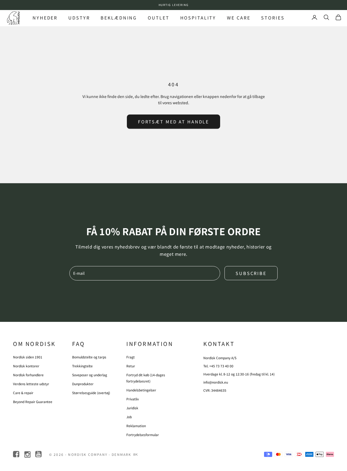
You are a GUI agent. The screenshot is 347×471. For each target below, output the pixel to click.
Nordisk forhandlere (28, 374)
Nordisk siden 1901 (27, 357)
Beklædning (119, 17)
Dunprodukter (83, 383)
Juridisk (132, 407)
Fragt (130, 357)
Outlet (158, 17)
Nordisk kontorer (26, 366)
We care (238, 17)
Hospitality (198, 17)
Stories (272, 17)
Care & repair (23, 392)
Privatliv (132, 399)
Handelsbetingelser (141, 390)
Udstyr (79, 17)
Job (129, 416)
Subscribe (251, 273)
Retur (130, 366)
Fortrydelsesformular (142, 434)
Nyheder (45, 17)
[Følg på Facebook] (16, 454)
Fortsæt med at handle (173, 121)
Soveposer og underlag (89, 374)
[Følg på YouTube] (39, 454)
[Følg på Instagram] (27, 454)
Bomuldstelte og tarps (89, 357)
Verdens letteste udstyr (31, 383)
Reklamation (136, 425)
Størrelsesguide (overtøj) (91, 392)
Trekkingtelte (82, 366)
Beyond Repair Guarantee (32, 401)
